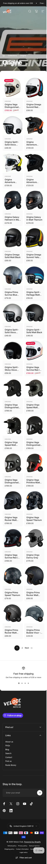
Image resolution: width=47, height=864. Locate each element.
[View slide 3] (25, 683)
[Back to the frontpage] (4, 55)
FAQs (7, 731)
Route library (10, 750)
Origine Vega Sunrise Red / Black (11, 558)
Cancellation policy (35, 834)
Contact (8, 742)
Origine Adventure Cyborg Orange (34, 145)
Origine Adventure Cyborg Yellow (12, 182)
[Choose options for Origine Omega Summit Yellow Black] (40, 243)
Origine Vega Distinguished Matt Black (33, 445)
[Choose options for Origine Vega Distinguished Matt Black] (40, 431)
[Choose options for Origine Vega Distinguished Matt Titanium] (18, 469)
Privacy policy (21, 831)
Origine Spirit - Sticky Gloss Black (12, 370)
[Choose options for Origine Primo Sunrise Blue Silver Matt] (18, 281)
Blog (7, 734)
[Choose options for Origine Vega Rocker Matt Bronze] (18, 506)
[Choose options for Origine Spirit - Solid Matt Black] (40, 318)
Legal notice (23, 837)
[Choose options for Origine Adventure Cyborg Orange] (40, 131)
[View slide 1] (18, 683)
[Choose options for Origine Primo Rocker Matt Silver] (18, 619)
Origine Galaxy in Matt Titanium (34, 218)
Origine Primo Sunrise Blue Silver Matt (11, 295)
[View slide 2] (22, 683)
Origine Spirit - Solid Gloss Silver (12, 332)
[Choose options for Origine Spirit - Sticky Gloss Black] (18, 356)
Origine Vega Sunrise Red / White (33, 370)
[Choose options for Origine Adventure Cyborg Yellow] (18, 168)
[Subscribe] (37, 778)
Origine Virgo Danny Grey (32, 556)
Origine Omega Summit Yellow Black (33, 257)
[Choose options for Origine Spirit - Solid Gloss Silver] (18, 318)
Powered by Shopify (31, 827)
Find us (8, 746)
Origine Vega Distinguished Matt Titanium (12, 482)
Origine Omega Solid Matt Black (12, 256)
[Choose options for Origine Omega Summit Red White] (40, 93)
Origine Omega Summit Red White (33, 107)
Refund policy (11, 831)
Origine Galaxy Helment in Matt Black (12, 220)
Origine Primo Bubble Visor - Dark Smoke (33, 633)
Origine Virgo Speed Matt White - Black (11, 445)
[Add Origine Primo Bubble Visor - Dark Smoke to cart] (40, 619)
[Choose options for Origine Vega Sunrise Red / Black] (18, 544)
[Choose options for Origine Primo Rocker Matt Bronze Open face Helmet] (40, 581)
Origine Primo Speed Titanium (12, 593)
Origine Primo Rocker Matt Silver (11, 633)
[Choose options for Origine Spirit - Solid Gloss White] (18, 131)
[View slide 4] (28, 683)
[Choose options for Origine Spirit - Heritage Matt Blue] (40, 281)
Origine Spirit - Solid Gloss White (12, 145)
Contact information (21, 834)
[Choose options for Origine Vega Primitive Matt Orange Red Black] (40, 469)
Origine (8, 101)
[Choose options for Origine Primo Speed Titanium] (18, 581)
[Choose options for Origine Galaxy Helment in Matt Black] (18, 206)
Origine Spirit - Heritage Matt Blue (33, 295)
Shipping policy (8, 834)
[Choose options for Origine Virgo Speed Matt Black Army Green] (40, 394)
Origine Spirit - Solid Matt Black (34, 331)
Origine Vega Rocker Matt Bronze (11, 520)
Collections (12, 55)
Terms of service (33, 831)
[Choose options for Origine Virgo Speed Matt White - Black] (18, 431)
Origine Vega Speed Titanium (34, 518)
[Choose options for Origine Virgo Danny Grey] (40, 544)
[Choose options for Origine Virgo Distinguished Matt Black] (18, 394)
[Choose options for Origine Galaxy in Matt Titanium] (40, 206)
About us (9, 727)
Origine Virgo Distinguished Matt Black (12, 407)
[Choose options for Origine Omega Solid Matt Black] (18, 243)
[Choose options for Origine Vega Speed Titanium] (40, 506)
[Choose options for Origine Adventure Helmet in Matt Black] (40, 168)
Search (8, 738)
